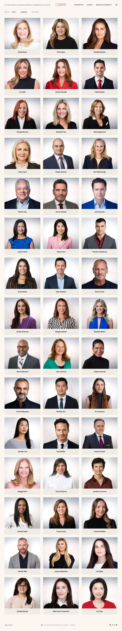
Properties (79, 5)
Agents (90, 5)
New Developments (104, 5)
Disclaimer (66, 625)
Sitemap (72, 625)
